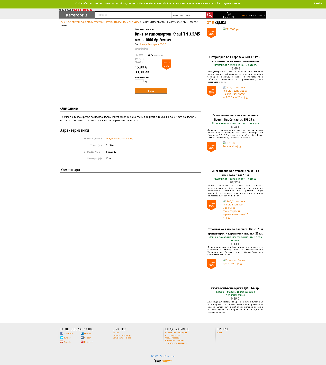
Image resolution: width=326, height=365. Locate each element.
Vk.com (87, 337)
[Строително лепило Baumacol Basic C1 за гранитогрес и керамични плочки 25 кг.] (235, 212)
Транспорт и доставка (176, 343)
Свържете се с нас (122, 337)
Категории (76, 15)
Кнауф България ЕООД (152, 44)
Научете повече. (232, 3)
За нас (116, 332)
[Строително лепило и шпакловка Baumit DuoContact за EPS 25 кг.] (235, 98)
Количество (142, 77)
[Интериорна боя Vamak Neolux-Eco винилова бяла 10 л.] (235, 154)
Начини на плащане (175, 340)
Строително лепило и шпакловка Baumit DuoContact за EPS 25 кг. (235, 117)
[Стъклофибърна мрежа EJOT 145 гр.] (235, 271)
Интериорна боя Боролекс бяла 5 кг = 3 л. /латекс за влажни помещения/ (235, 59)
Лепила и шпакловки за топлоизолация (235, 123)
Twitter (67, 337)
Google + (68, 342)
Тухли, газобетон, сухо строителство (82, 22)
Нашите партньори (122, 335)
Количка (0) (228, 17)
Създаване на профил (176, 332)
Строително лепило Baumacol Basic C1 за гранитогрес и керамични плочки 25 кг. (235, 231)
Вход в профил (172, 335)
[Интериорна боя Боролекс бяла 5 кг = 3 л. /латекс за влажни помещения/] (235, 40)
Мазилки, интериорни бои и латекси (235, 64)
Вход (244, 15)
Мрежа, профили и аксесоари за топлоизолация (235, 293)
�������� (65, 28)
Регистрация (255, 15)
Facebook (68, 333)
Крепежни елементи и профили (123, 22)
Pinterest (88, 342)
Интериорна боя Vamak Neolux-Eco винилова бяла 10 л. (235, 173)
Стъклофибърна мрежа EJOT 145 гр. (235, 288)
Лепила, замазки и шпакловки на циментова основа (235, 238)
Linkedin (88, 333)
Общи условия (172, 337)
